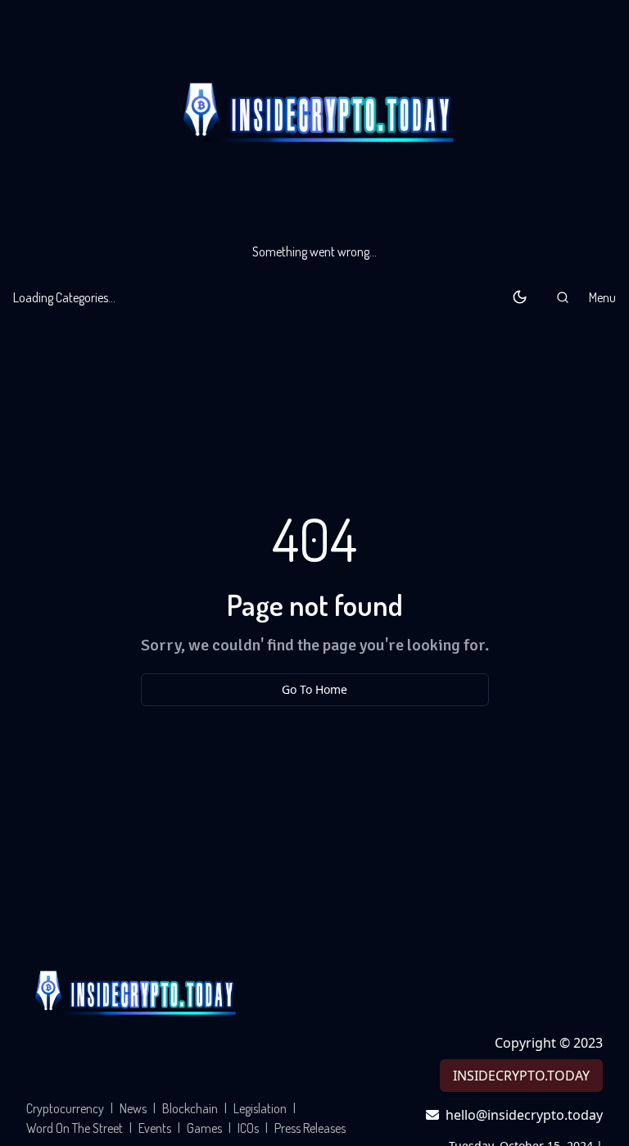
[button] (562, 297)
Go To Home (314, 689)
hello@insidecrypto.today (524, 1115)
